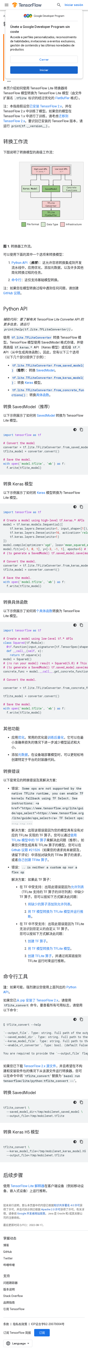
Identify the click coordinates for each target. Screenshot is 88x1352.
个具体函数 (44, 611)
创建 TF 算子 (37, 941)
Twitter (8, 1258)
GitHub (7, 1251)
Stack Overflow (13, 1296)
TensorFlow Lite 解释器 (27, 1186)
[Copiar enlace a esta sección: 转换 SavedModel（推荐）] (56, 407)
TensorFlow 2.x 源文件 (40, 1066)
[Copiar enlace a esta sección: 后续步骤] (27, 1175)
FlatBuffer (62, 98)
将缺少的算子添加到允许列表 (49, 904)
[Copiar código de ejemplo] (81, 429)
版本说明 (9, 1289)
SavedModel (45, 370)
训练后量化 (55, 737)
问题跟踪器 (10, 1282)
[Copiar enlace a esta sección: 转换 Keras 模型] (38, 484)
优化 (21, 737)
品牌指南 (9, 1302)
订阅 (42, 1333)
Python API (19, 263)
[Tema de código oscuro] (75, 429)
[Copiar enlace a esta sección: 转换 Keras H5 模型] (44, 1132)
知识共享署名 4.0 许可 (67, 1205)
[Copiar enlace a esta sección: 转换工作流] (32, 142)
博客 (6, 1245)
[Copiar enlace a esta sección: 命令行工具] (32, 976)
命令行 (16, 280)
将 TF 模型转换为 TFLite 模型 (49, 949)
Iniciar (44, 70)
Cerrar (44, 59)
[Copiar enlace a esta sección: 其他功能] (24, 729)
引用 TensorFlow (14, 1309)
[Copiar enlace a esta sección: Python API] (33, 309)
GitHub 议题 (11, 293)
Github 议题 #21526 (25, 850)
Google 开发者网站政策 (31, 1213)
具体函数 (42, 395)
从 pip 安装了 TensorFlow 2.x (37, 1000)
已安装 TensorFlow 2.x (45, 106)
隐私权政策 (20, 1324)
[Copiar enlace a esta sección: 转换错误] (24, 771)
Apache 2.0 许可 (50, 1209)
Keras (29, 383)
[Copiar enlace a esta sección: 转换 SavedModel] (41, 1093)
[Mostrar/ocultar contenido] (9, 80)
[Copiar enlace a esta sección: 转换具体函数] (33, 602)
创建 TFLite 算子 (40, 956)
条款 (6, 1324)
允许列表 (77, 887)
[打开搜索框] (58, 4)
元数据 (23, 755)
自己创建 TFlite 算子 (32, 860)
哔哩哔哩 (9, 1265)
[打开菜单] (6, 5)
